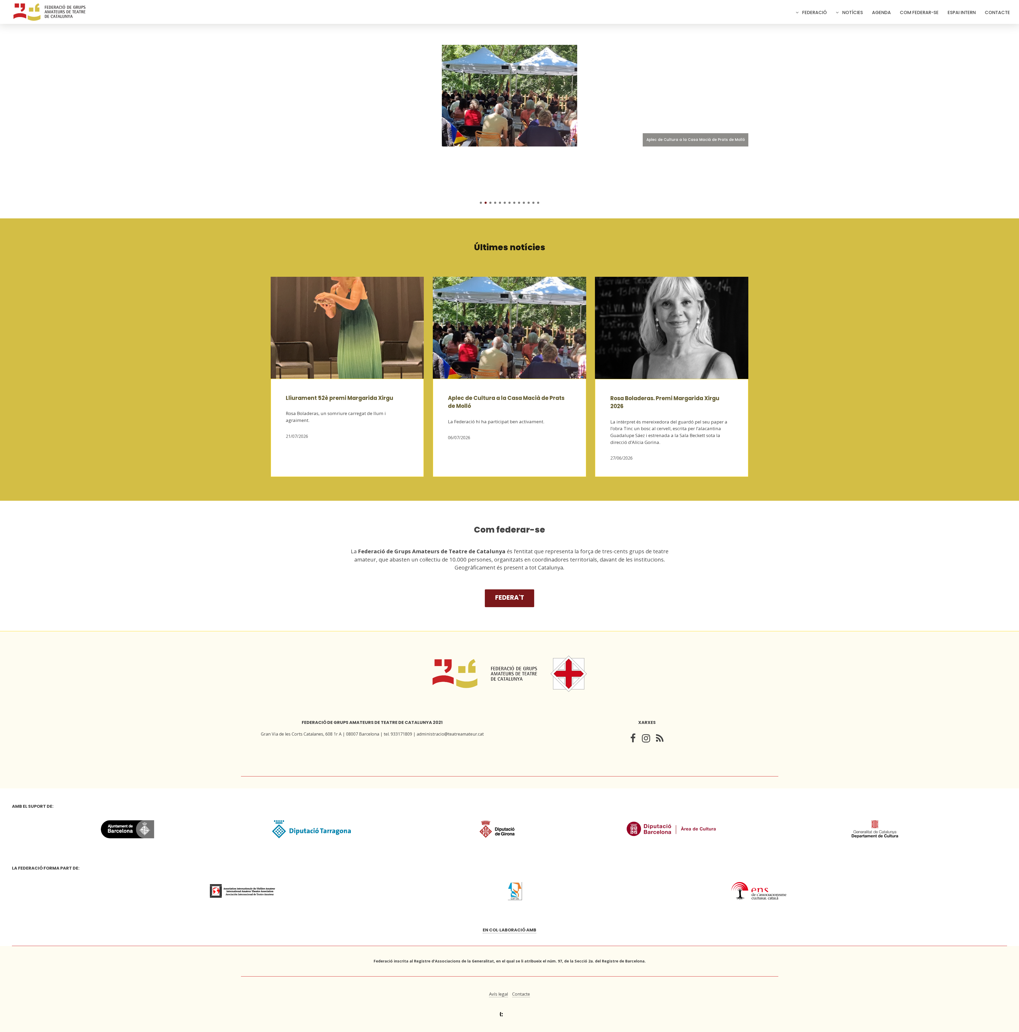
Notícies (852, 12)
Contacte (997, 12)
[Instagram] (646, 739)
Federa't (509, 597)
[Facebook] (633, 739)
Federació (814, 12)
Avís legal (498, 994)
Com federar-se (919, 12)
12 (533, 203)
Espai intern (962, 12)
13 (538, 203)
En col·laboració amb (509, 930)
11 (529, 203)
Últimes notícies (509, 247)
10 (524, 203)
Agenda (881, 12)
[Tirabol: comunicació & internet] (510, 1014)
